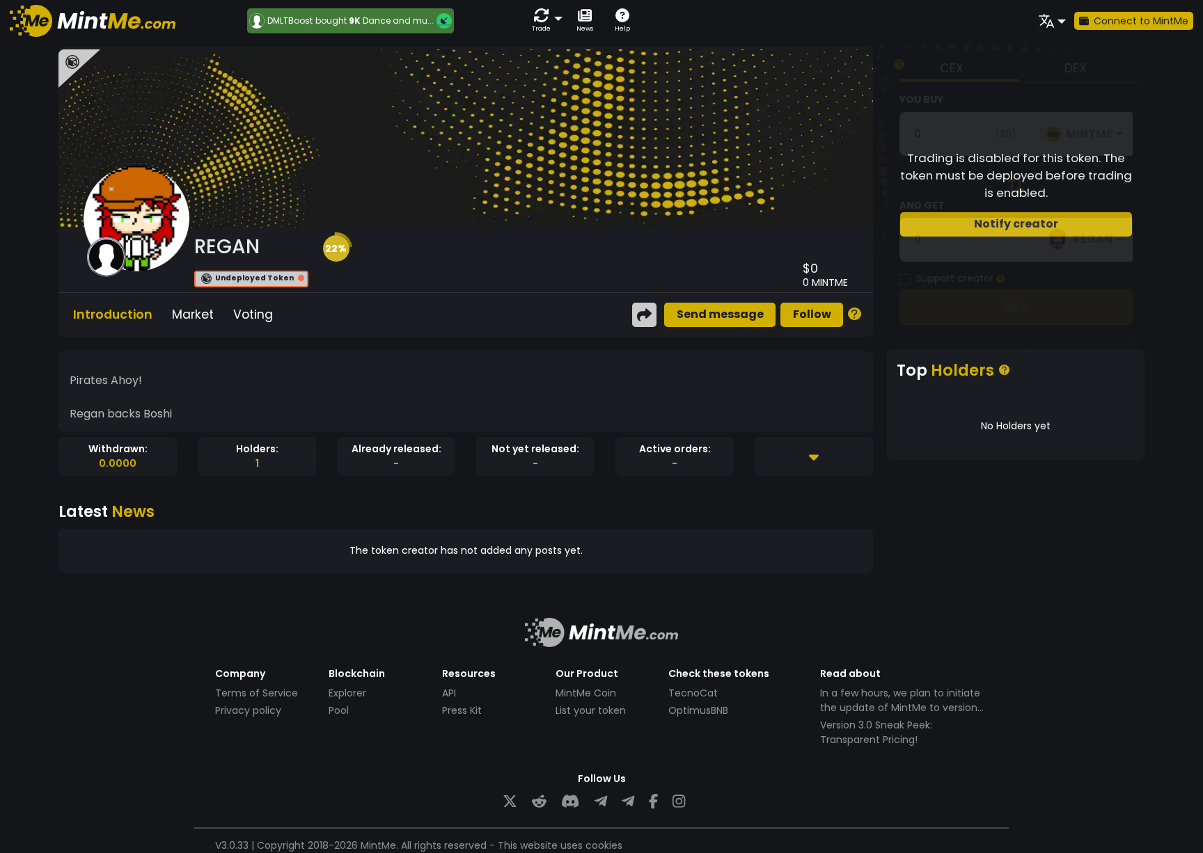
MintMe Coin (586, 693)
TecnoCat (693, 693)
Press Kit (462, 710)
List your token (591, 710)
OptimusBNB (698, 710)
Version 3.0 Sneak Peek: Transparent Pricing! (876, 732)
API (449, 693)
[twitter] (510, 802)
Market (193, 314)
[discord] (570, 802)
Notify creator (1016, 224)
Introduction (112, 314)
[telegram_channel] (628, 802)
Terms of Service (256, 693)
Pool (339, 710)
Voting (253, 314)
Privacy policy (248, 710)
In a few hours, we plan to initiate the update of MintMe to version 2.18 (900, 707)
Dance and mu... (398, 20)
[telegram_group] (601, 802)
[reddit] (539, 802)
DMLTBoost (290, 20)
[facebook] (653, 802)
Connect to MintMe (1141, 21)
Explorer (347, 693)
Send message (720, 314)
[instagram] (679, 802)
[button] (544, 20)
